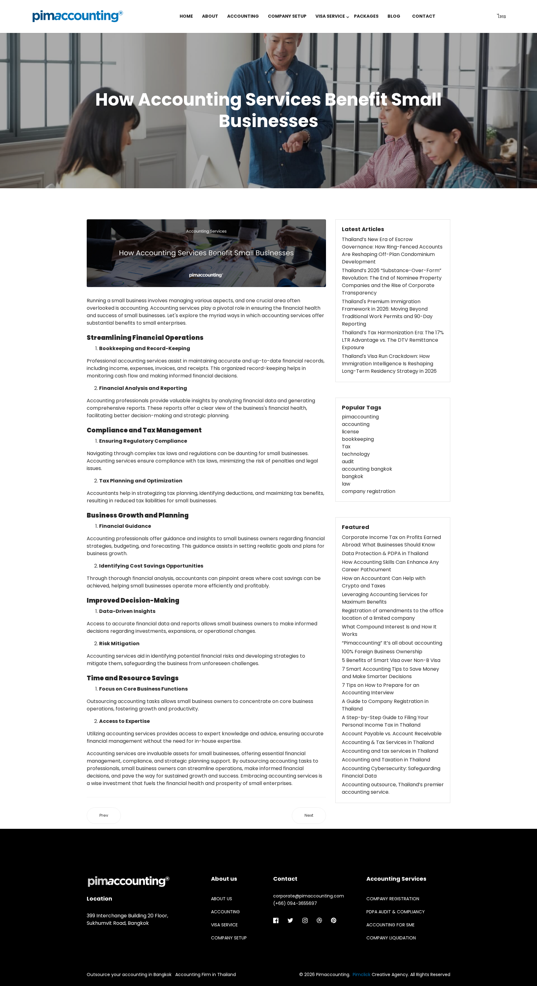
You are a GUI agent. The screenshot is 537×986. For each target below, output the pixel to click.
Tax (346, 446)
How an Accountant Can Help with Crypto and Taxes (383, 582)
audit (348, 461)
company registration (368, 491)
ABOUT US (221, 899)
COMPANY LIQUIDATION (391, 938)
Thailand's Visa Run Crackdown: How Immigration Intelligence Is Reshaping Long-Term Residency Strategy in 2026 (389, 364)
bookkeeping (358, 439)
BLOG (394, 16)
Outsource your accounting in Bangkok (129, 974)
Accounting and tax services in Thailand (390, 751)
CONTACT (423, 16)
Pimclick (361, 974)
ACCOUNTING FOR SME (390, 925)
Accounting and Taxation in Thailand (386, 759)
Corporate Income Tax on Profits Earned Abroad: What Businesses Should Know (391, 541)
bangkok (352, 476)
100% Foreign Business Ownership (382, 651)
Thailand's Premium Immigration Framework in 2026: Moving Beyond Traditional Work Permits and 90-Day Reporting (387, 312)
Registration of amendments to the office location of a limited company (392, 614)
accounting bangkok (367, 468)
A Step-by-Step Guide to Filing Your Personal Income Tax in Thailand (385, 721)
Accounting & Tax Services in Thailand (388, 742)
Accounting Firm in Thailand (205, 974)
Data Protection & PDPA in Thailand (385, 553)
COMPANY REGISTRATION (392, 899)
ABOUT (210, 16)
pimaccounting (360, 416)
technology (356, 454)
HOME (186, 16)
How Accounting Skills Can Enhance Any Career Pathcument (390, 566)
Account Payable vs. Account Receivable (392, 733)
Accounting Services (396, 879)
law (346, 483)
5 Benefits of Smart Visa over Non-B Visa (391, 660)
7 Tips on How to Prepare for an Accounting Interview (380, 689)
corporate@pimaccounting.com (308, 896)
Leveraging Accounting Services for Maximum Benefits (385, 598)
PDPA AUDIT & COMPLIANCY (395, 912)
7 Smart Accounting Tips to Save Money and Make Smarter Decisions (390, 672)
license (350, 431)
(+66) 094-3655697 (295, 903)
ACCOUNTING (243, 16)
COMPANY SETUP (287, 16)
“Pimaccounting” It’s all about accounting (392, 642)
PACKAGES (366, 16)
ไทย (501, 16)
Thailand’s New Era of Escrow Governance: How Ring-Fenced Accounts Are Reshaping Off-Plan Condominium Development (392, 250)
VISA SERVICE (330, 16)
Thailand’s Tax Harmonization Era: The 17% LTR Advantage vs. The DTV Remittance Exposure (393, 340)
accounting (355, 424)
